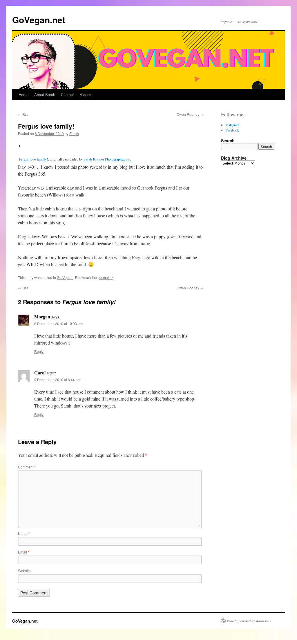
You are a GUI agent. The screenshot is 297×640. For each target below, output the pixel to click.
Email (23, 551)
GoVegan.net (38, 19)
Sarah (74, 133)
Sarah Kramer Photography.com (107, 159)
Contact (67, 94)
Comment (27, 466)
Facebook (232, 130)
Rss (23, 114)
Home (23, 94)
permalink (105, 277)
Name (24, 533)
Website (24, 570)
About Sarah (44, 94)
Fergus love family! (33, 159)
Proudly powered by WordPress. (249, 621)
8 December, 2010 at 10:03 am (58, 323)
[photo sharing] (19, 145)
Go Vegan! (65, 277)
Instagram (232, 124)
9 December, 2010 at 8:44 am (57, 379)
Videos (85, 94)
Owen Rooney (190, 114)
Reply (39, 351)
